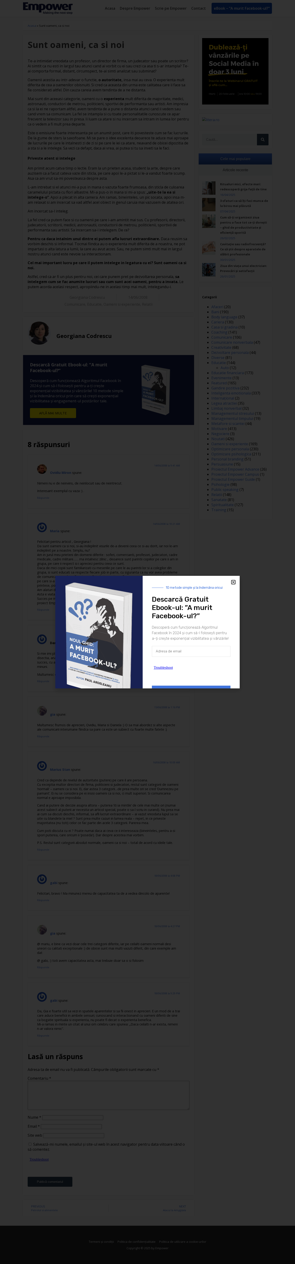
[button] (233, 582)
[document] (147, 632)
